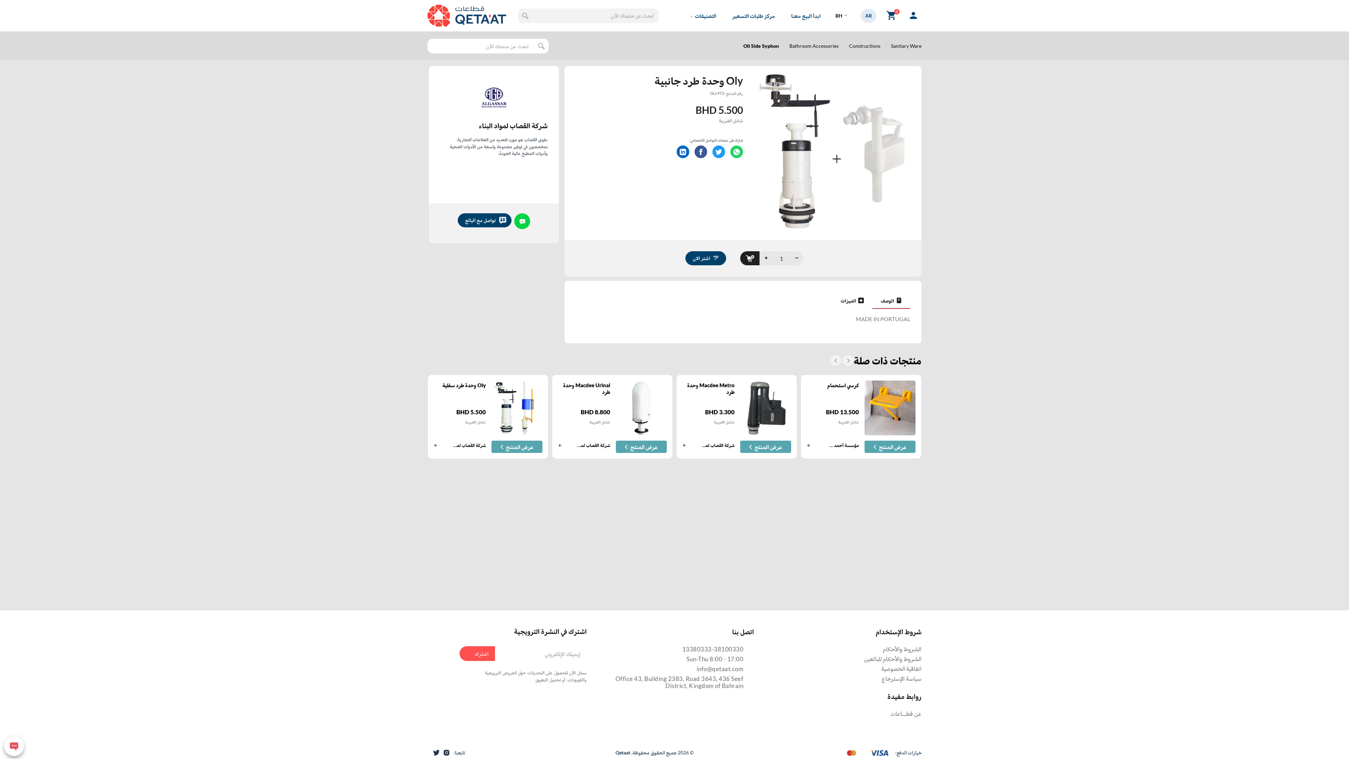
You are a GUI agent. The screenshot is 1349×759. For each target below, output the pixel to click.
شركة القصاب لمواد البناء (513, 125)
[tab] (891, 300)
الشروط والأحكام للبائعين (892, 658)
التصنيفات (705, 15)
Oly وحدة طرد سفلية (464, 385)
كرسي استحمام (843, 385)
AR (868, 16)
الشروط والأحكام (902, 649)
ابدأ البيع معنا (806, 15)
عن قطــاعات (906, 713)
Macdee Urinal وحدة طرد (586, 388)
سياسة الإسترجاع (901, 678)
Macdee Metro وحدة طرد (711, 388)
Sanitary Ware (906, 46)
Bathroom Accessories (814, 46)
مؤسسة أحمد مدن (844, 445)
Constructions (864, 46)
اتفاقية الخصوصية (901, 668)
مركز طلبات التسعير (753, 15)
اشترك (482, 653)
